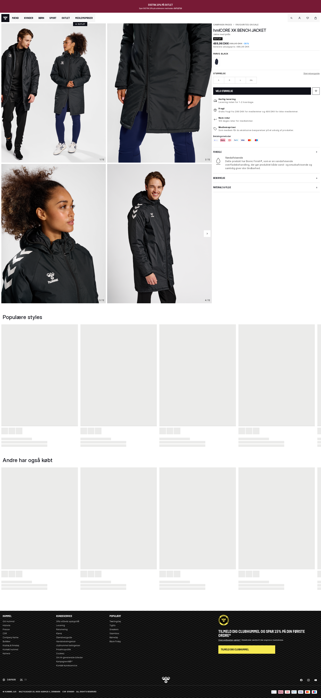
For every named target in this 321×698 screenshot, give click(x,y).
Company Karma (10, 637)
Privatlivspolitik (63, 649)
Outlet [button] (66, 18)
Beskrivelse (219, 178)
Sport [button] (52, 18)
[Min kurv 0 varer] (316, 18)
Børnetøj (114, 637)
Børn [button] (41, 18)
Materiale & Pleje (222, 187)
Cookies (60, 653)
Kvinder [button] (28, 18)
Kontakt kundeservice (66, 665)
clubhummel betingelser (68, 645)
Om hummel (9, 621)
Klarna (59, 633)
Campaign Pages (222, 24)
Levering (60, 625)
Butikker (6, 641)
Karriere (6, 653)
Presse (6, 629)
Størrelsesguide (311, 73)
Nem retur (224, 118)
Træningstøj (115, 621)
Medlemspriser (227, 127)
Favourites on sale (247, 24)
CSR (5, 633)
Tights (113, 625)
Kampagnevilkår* (64, 661)
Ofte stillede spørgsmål (67, 621)
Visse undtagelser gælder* (229, 640)
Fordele (217, 152)
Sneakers (114, 629)
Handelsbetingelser (66, 641)
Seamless (114, 633)
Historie (6, 625)
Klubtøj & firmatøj (11, 645)
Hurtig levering (227, 99)
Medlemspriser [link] (84, 18)
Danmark (11, 679)
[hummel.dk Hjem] (5, 18)
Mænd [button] (15, 18)
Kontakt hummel (10, 649)
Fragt (222, 108)
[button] (292, 18)
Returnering (62, 629)
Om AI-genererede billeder (69, 657)
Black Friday (115, 641)
